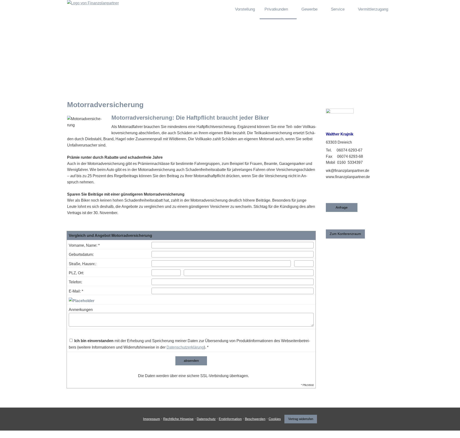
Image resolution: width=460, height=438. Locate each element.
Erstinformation (230, 419)
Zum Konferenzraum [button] (345, 234)
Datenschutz (206, 419)
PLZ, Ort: (76, 273)
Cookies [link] (275, 419)
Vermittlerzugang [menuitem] (373, 9)
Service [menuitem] (338, 9)
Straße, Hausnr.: (82, 264)
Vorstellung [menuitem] (245, 9)
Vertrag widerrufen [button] (300, 419)
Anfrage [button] (342, 207)
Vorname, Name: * (84, 245)
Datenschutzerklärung (185, 347)
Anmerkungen (81, 310)
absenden (191, 360)
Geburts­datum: (81, 254)
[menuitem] (222, 9)
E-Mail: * (76, 291)
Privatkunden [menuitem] (276, 9)
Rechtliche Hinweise (178, 419)
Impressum (151, 419)
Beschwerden (255, 419)
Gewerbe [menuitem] (309, 9)
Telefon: (75, 282)
